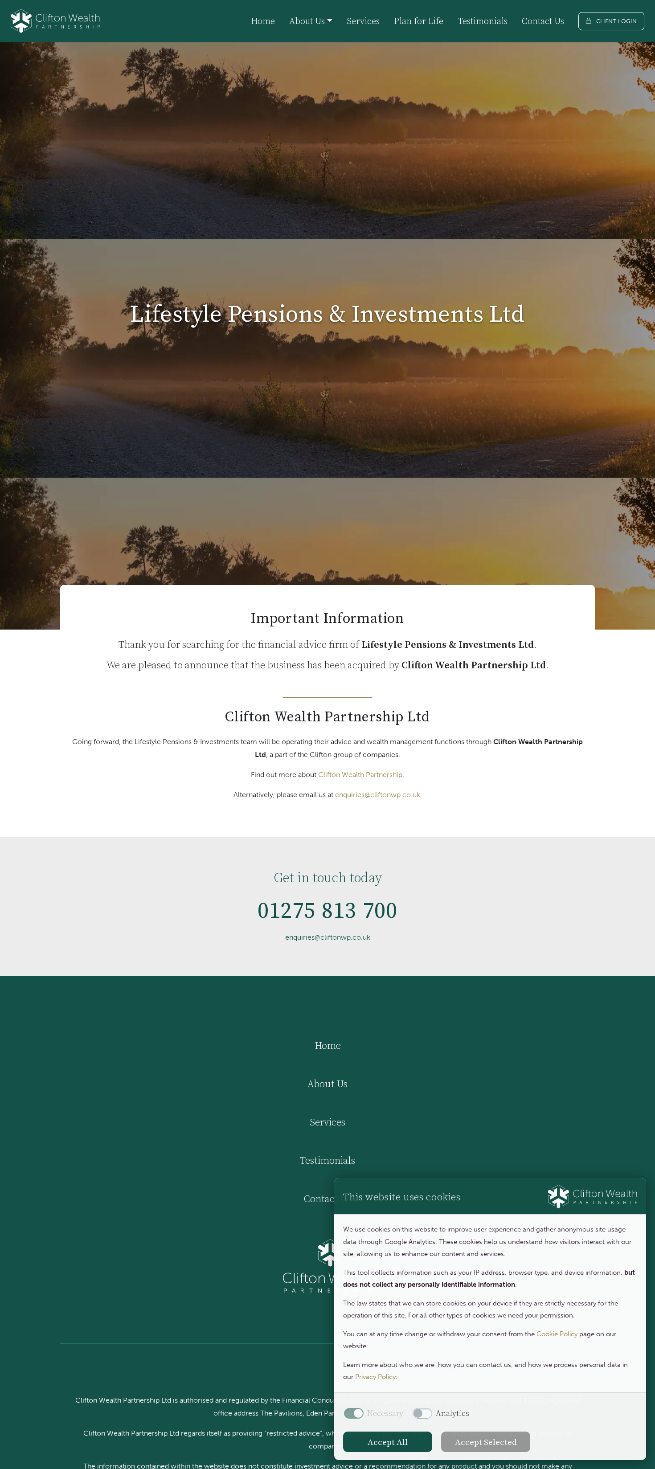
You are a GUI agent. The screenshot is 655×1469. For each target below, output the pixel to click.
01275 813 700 (328, 910)
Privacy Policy (375, 1377)
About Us (327, 1083)
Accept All (388, 1442)
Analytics (452, 1413)
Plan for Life (418, 21)
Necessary (385, 1413)
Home (263, 21)
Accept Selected (486, 1442)
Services (363, 21)
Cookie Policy (556, 1334)
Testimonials (483, 21)
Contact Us (543, 21)
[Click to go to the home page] (55, 21)
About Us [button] (307, 21)
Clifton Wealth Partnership (360, 774)
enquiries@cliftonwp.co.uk (377, 794)
